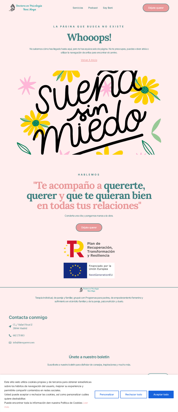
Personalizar (107, 394)
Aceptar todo (161, 394)
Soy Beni (108, 7)
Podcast (93, 7)
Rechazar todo (133, 394)
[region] (89, 393)
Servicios (78, 7)
